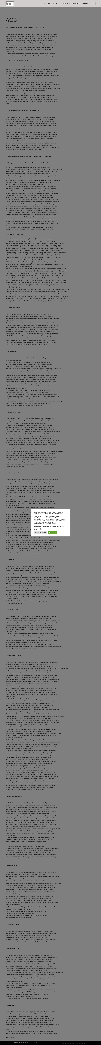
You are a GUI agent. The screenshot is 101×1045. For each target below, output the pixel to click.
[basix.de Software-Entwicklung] (10, 3)
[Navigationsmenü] (93, 3)
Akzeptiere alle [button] (52, 532)
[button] (69, 3)
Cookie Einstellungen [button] (40, 532)
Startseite (47, 3)
